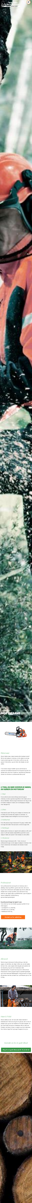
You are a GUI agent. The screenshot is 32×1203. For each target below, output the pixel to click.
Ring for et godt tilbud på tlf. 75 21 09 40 (16, 1050)
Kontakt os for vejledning (13, 917)
